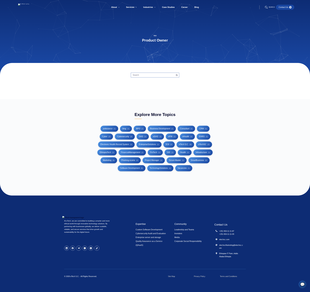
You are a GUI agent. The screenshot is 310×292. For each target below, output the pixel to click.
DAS (142, 136)
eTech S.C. (185, 144)
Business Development (161, 129)
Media (177, 237)
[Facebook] (72, 248)
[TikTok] (96, 248)
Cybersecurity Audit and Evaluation (151, 233)
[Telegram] (78, 248)
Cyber (106, 136)
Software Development (131, 168)
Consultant (186, 129)
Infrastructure (203, 152)
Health (184, 152)
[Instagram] (84, 248)
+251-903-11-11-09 (226, 234)
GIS (170, 152)
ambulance (109, 129)
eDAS (157, 136)
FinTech (155, 152)
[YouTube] (90, 248)
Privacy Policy (199, 276)
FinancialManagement (132, 152)
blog (125, 129)
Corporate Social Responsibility (188, 241)
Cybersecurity (124, 136)
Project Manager (153, 160)
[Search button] (176, 75)
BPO (139, 129)
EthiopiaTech (107, 152)
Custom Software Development (149, 230)
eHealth (187, 136)
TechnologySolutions (160, 168)
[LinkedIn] (66, 248)
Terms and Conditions (228, 276)
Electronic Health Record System (116, 144)
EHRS (203, 136)
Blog (196, 7)
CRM (203, 129)
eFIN (172, 136)
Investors (178, 233)
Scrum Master (176, 160)
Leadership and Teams (184, 230)
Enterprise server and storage (148, 237)
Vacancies (184, 168)
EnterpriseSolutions (149, 144)
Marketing (109, 160)
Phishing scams (129, 160)
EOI (169, 144)
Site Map (171, 276)
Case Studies (168, 7)
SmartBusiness (199, 160)
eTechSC (204, 144)
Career (184, 7)
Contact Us (283, 7)
